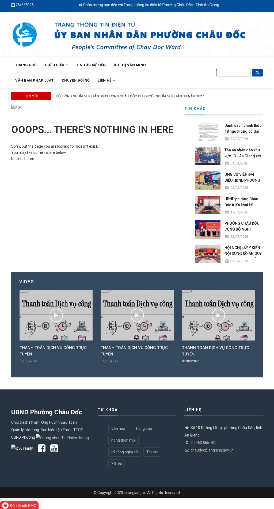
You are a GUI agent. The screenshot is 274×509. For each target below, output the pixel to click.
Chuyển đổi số (76, 80)
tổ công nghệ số (124, 452)
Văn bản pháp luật (34, 80)
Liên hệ (105, 80)
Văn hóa (118, 428)
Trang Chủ (26, 65)
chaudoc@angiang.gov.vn (212, 450)
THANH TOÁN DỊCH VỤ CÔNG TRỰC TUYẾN (53, 351)
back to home (22, 158)
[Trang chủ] (24, 31)
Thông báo (143, 428)
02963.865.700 (203, 443)
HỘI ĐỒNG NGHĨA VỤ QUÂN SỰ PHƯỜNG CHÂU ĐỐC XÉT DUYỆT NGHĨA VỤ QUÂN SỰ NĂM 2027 (128, 96)
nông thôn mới (123, 440)
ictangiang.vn (135, 493)
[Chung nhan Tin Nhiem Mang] (62, 437)
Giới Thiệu (55, 65)
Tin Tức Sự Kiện (91, 65)
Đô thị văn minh (130, 65)
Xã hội (116, 464)
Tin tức (152, 452)
